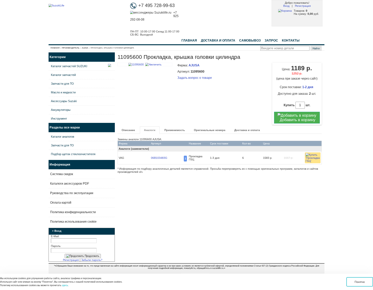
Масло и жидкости (63, 92)
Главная (189, 40)
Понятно (360, 281)
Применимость (174, 130)
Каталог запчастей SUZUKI (69, 66)
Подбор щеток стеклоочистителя (73, 154)
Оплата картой (60, 202)
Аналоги (149, 130)
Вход (286, 5)
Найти (316, 48)
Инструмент (59, 118)
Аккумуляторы (61, 109)
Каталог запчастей (63, 74)
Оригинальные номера (209, 130)
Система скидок (61, 174)
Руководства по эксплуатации (71, 193)
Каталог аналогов (62, 136)
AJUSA (85, 48)
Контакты (291, 40)
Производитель (70, 48)
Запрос (271, 40)
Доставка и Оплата (218, 40)
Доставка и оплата (247, 130)
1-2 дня (308, 87)
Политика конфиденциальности (73, 212)
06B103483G (159, 157)
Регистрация (303, 5)
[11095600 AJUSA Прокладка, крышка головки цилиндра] (144, 64)
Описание (128, 130)
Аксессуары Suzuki (64, 101)
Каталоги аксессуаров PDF (69, 183)
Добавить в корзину (297, 120)
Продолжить (91, 255)
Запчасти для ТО (62, 83)
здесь (65, 285)
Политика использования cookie (73, 221)
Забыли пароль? (91, 259)
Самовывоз (250, 40)
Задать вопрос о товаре (194, 77)
